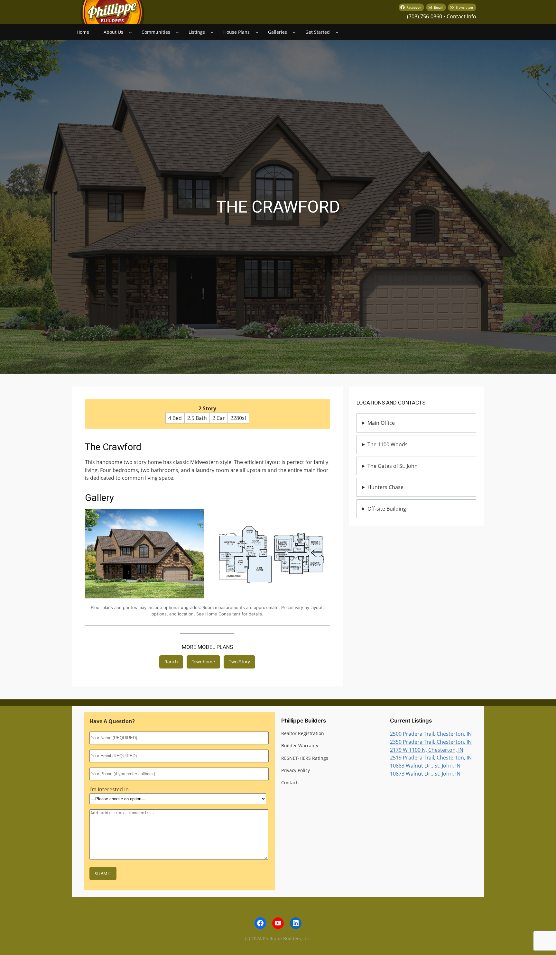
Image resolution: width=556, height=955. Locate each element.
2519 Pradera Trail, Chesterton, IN (431, 757)
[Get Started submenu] (337, 32)
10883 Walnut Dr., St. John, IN (425, 765)
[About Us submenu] (130, 32)
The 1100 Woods (387, 444)
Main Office (381, 422)
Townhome (203, 662)
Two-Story (239, 662)
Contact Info (461, 16)
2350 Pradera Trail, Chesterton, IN (431, 741)
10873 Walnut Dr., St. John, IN (425, 773)
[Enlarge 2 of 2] (321, 517)
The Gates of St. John (392, 465)
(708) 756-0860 (424, 16)
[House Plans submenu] (256, 32)
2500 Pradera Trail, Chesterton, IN (431, 733)
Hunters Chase (385, 487)
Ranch (171, 662)
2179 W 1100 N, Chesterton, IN (426, 749)
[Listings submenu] (212, 32)
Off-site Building (386, 508)
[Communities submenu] (177, 32)
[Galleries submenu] (294, 32)
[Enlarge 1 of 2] (196, 517)
